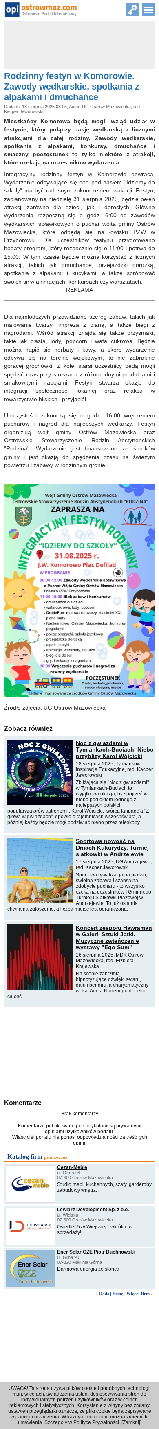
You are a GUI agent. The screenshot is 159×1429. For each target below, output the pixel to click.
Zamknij (131, 1422)
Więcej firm (138, 1293)
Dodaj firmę (111, 1293)
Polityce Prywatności (96, 1422)
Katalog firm (24, 1156)
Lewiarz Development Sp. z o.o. (93, 1210)
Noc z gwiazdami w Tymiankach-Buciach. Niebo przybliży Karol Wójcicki (115, 749)
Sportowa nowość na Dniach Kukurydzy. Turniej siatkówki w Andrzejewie (112, 847)
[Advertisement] (79, 1052)
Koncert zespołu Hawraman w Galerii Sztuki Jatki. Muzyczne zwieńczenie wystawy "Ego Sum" (114, 937)
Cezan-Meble (72, 1167)
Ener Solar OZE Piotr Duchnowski (96, 1252)
